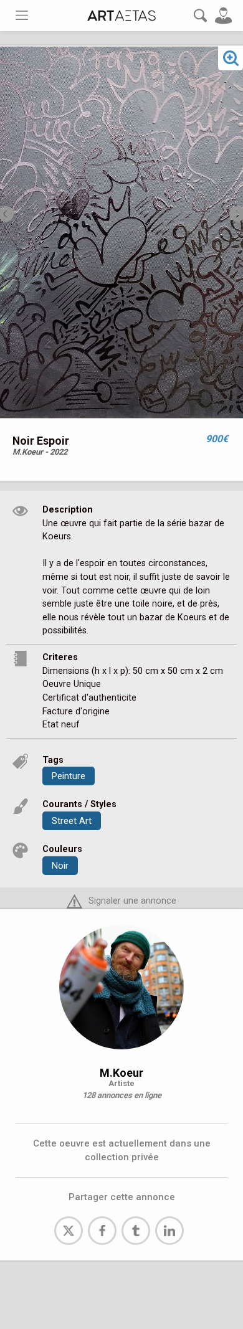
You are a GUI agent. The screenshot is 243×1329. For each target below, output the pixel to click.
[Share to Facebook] (102, 1230)
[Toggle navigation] (22, 15)
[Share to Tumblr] (136, 1230)
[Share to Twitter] (68, 1230)
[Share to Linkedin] (169, 1230)
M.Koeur (121, 1072)
